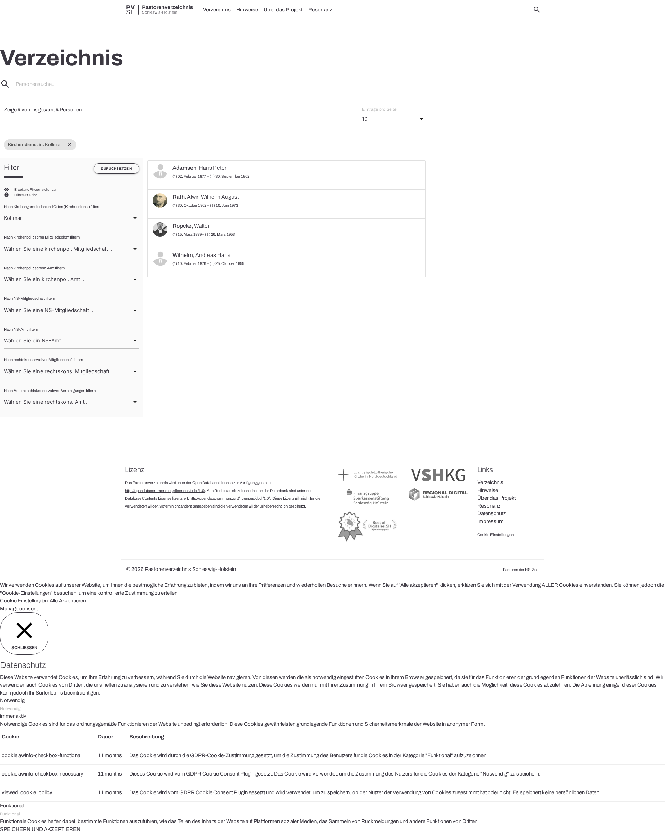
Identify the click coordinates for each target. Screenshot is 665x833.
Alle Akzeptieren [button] (68, 600)
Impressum (490, 521)
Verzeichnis (217, 9)
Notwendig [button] (12, 700)
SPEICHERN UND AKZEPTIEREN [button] (40, 829)
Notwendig (10, 708)
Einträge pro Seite (379, 109)
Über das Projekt (283, 9)
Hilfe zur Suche (25, 195)
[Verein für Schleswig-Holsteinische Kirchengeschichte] (438, 483)
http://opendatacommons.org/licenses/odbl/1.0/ (165, 491)
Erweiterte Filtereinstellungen (35, 189)
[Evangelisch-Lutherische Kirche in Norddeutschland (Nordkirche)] (367, 483)
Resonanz (320, 9)
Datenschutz (491, 513)
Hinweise (247, 9)
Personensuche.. (35, 84)
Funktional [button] (12, 805)
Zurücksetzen (116, 168)
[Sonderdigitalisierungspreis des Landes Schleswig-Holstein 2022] (367, 541)
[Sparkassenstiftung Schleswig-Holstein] (367, 505)
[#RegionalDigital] (438, 500)
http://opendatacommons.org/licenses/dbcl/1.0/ (230, 498)
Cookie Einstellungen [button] (24, 600)
